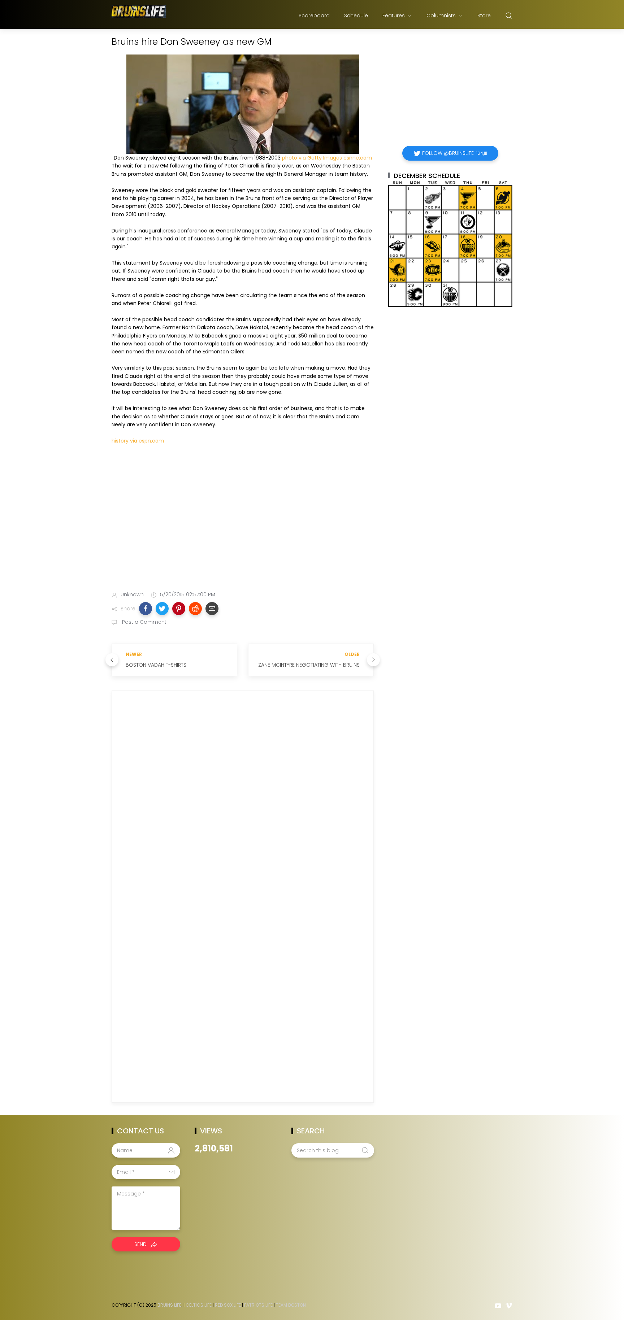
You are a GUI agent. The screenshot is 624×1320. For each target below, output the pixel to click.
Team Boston (291, 1305)
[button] (145, 608)
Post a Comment (143, 622)
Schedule (356, 15)
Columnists (441, 15)
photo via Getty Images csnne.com (327, 157)
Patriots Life (258, 1305)
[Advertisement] (243, 528)
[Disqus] (242, 800)
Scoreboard (314, 15)
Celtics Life (199, 1305)
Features (393, 15)
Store (484, 15)
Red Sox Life (228, 1305)
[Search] (508, 15)
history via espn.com (138, 440)
